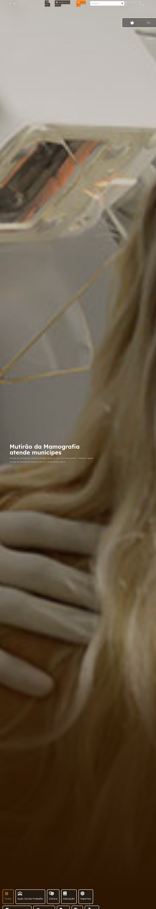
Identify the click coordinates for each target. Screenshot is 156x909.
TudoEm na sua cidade (62, 3)
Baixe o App (81, 3)
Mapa (47, 5)
